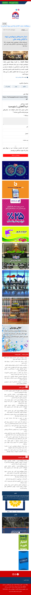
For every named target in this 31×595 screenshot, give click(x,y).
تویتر (16, 87)
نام (27, 127)
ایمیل (26, 134)
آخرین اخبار (22, 388)
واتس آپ (7, 87)
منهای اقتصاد (21, 458)
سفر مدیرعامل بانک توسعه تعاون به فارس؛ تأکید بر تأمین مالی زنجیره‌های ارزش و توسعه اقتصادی (15, 438)
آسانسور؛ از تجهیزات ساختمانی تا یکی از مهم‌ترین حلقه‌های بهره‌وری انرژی (15, 382)
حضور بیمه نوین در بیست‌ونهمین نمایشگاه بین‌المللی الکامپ (15, 430)
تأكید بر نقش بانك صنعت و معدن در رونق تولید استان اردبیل (15, 362)
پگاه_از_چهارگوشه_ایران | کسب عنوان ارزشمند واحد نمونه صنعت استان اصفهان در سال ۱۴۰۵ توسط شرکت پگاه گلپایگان (15, 401)
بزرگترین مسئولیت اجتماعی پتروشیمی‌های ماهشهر (16, 365)
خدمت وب (11, 591)
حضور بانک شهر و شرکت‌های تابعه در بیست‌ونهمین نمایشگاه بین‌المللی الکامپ (15, 426)
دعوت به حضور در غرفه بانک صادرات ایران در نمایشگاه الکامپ (15, 419)
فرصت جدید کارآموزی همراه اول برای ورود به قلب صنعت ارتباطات (15, 482)
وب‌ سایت (25, 140)
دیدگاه (26, 116)
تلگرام (24, 87)
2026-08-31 (5, 3)
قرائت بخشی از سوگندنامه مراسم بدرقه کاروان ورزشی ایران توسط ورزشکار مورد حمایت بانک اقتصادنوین (15, 434)
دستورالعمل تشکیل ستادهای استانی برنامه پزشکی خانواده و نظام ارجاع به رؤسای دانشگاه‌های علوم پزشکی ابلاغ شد (15, 486)
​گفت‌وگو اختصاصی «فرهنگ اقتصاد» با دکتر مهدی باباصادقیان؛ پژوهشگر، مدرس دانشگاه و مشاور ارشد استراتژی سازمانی (15, 378)
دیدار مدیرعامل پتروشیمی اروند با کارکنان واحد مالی (16, 38)
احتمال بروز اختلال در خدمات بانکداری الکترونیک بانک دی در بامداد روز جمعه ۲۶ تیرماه (15, 373)
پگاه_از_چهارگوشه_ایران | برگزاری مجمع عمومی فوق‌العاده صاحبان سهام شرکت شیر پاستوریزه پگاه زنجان (15, 406)
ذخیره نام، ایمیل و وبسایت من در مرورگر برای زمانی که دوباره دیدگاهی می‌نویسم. (15, 149)
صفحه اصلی (26, 580)
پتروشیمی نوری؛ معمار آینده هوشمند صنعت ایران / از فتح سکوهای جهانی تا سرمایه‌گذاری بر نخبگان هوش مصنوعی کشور (15, 369)
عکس (15, 515)
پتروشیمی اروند (19, 77)
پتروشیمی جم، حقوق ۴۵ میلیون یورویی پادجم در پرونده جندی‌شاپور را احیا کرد (15, 391)
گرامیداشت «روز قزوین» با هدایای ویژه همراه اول (16, 479)
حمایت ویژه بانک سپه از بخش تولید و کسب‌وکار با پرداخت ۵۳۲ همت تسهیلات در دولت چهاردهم (15, 450)
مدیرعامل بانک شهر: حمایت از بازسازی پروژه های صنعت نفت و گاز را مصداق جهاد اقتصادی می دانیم (15, 422)
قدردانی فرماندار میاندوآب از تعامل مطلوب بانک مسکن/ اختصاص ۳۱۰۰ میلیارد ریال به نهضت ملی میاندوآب (15, 442)
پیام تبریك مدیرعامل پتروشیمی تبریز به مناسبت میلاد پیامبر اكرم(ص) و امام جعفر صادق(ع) (15, 447)
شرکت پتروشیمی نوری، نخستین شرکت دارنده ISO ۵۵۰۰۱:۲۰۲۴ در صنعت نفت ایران (15, 358)
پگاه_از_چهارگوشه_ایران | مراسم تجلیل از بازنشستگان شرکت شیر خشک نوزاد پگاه (15, 415)
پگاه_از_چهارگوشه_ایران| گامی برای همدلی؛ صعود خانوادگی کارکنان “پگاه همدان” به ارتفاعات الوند (15, 411)
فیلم (15, 493)
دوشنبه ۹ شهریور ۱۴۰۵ (13, 3)
